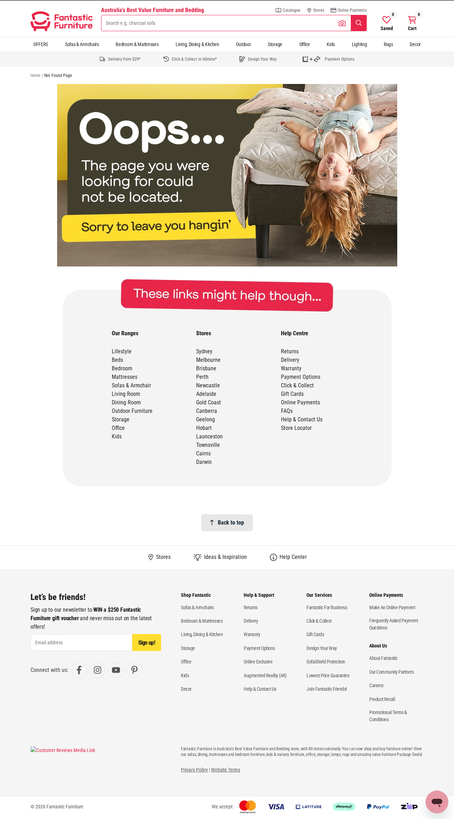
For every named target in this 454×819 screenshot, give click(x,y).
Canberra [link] (206, 411)
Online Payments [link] (300, 402)
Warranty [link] (291, 368)
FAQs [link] (287, 411)
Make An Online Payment (392, 607)
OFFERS (40, 44)
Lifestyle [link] (122, 351)
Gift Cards (315, 634)
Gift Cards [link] (292, 394)
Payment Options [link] (300, 377)
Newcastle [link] (208, 385)
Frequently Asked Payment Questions (393, 624)
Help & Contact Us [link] (301, 419)
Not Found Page (58, 75)
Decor (415, 44)
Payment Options (259, 648)
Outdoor (243, 44)
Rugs (388, 44)
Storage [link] (120, 419)
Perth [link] (202, 377)
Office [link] (118, 428)
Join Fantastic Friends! (326, 689)
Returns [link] (290, 351)
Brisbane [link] (206, 368)
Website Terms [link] (225, 770)
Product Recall (382, 699)
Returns (251, 607)
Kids (331, 44)
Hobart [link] (204, 428)
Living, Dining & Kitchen (197, 44)
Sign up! (146, 642)
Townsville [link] (208, 445)
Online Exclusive (258, 661)
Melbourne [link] (208, 360)
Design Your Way (321, 648)
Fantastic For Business (326, 607)
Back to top (231, 522)
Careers (376, 685)
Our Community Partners (391, 672)
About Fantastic (383, 658)
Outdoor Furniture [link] (132, 411)
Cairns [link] (203, 453)
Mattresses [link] (124, 377)
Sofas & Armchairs (82, 44)
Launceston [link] (209, 436)
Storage (275, 44)
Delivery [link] (290, 360)
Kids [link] (117, 436)
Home (35, 75)
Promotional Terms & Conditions (388, 715)
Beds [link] (117, 360)
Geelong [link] (205, 419)
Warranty (252, 634)
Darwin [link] (204, 462)
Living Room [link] (126, 394)
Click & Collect (319, 621)
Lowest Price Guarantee (327, 675)
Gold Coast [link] (208, 402)
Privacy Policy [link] (194, 770)
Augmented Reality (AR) (265, 675)
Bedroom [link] (122, 368)
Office (304, 44)
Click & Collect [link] (297, 385)
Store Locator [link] (296, 428)
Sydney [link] (204, 351)
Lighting (359, 44)
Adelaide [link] (206, 394)
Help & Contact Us (260, 689)
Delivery (251, 621)
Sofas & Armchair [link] (131, 385)
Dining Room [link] (126, 402)
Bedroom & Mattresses (137, 44)
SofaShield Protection (325, 661)
